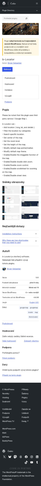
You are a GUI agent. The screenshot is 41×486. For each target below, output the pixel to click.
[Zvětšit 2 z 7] (16, 198)
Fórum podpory (8, 358)
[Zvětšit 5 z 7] (36, 189)
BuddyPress (7, 441)
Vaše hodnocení (9, 341)
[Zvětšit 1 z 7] (16, 189)
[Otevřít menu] (37, 3)
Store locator (33, 317)
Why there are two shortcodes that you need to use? (15, 241)
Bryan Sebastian (15, 63)
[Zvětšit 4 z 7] (16, 218)
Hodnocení (9, 84)
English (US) (34, 302)
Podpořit (25, 417)
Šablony (25, 393)
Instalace (8, 90)
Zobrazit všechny (31, 341)
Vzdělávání (7, 409)
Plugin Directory (8, 10)
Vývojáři (8, 96)
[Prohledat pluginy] (26, 18)
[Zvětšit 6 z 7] (36, 199)
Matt (4, 433)
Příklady (25, 389)
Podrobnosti (10, 78)
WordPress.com (8, 429)
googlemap (34, 308)
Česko (10, 451)
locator (30, 312)
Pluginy (25, 397)
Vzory (24, 401)
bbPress (5, 437)
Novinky (5, 393)
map (36, 312)
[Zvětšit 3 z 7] (16, 208)
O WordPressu (8, 389)
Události (25, 413)
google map (24, 308)
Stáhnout (7, 69)
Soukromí (6, 401)
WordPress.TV (8, 421)
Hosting (5, 397)
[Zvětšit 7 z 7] (36, 211)
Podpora (8, 102)
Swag (25, 421)
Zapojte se (26, 409)
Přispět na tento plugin (11, 375)
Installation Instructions (12, 234)
